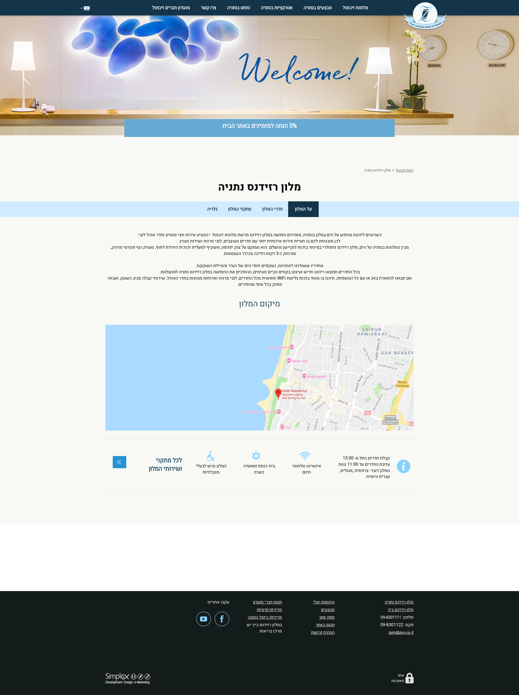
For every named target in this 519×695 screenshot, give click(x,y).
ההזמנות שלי (324, 602)
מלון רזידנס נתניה (399, 602)
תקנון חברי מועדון (267, 602)
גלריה (212, 209)
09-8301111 (391, 617)
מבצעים (328, 610)
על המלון (303, 209)
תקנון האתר (325, 625)
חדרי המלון (272, 209)
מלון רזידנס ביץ (401, 610)
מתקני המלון (239, 209)
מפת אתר (327, 617)
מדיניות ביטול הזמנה (265, 617)
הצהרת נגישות (323, 632)
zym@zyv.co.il (401, 632)
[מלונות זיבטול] (425, 16)
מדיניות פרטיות (269, 610)
